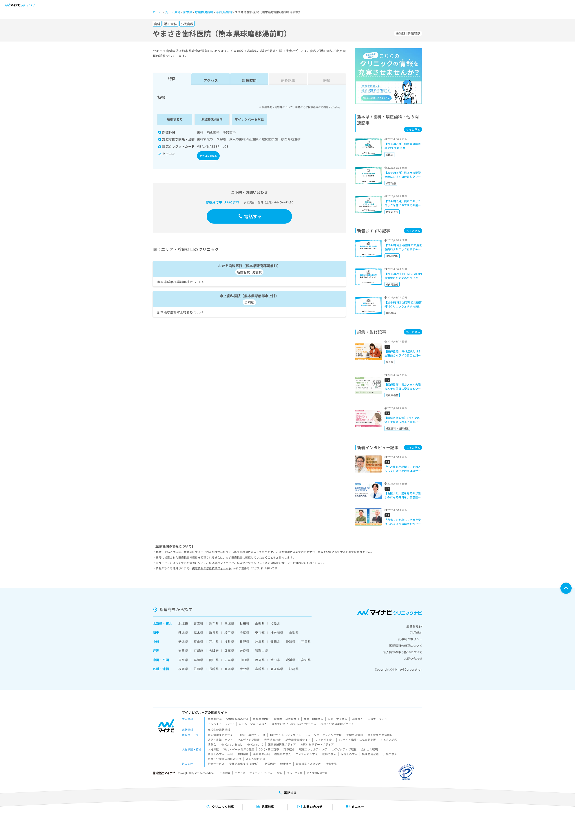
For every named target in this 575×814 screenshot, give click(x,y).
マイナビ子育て (324, 739)
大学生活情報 (354, 735)
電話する (253, 216)
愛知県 (290, 641)
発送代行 (270, 764)
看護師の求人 (282, 754)
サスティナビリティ (261, 773)
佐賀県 (198, 669)
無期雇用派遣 (370, 754)
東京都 (260, 632)
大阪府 (214, 650)
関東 (156, 632)
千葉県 (244, 632)
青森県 (198, 623)
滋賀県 (183, 650)
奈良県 (244, 650)
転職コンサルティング (313, 749)
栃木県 (198, 632)
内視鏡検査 (392, 395)
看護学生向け (261, 719)
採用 (279, 773)
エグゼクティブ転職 (344, 749)
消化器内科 (392, 255)
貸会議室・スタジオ (308, 764)
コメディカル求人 (307, 754)
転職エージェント (378, 719)
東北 (169, 623)
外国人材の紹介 (255, 759)
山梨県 (294, 632)
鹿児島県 (276, 669)
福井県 (229, 641)
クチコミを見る (208, 155)
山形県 (260, 623)
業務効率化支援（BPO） (244, 764)
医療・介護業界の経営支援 (224, 759)
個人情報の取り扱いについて (402, 652)
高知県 (306, 660)
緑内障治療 (392, 284)
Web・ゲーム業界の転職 (238, 749)
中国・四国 (161, 660)
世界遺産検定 (272, 739)
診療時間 (249, 80)
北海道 (157, 623)
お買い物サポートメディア (317, 744)
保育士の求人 (349, 754)
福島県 (275, 623)
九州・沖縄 (161, 669)
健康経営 (285, 764)
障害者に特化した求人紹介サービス (294, 724)
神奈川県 (276, 632)
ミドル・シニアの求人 (253, 724)
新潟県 (183, 641)
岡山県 (214, 660)
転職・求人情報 (337, 719)
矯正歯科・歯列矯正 (397, 428)
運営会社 (412, 626)
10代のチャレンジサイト (285, 735)
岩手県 (214, 623)
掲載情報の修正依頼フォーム (210, 568)
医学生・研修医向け (286, 719)
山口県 (244, 660)
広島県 (229, 660)
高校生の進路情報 (219, 729)
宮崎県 (260, 669)
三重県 (306, 641)
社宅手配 (331, 764)
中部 (156, 641)
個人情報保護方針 (317, 773)
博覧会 (212, 744)
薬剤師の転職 (261, 754)
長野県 (244, 641)
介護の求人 (390, 754)
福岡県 (183, 669)
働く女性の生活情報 (380, 735)
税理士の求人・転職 (220, 754)
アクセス (210, 80)
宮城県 (229, 623)
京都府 (198, 650)
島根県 (198, 660)
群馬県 (214, 632)
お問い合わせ (413, 658)
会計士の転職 (369, 749)
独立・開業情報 (313, 719)
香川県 (275, 660)
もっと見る (413, 129)
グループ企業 (294, 773)
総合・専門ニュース (252, 735)
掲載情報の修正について (405, 645)
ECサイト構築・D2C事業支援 (357, 739)
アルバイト (215, 724)
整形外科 (391, 313)
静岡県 (275, 641)
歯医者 (389, 154)
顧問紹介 (243, 754)
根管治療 (391, 183)
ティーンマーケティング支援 (323, 735)
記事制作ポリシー (410, 639)
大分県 (244, 669)
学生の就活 (215, 719)
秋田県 (244, 623)
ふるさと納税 (388, 739)
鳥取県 (183, 660)
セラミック (392, 211)
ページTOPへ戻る (566, 588)
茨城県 (183, 632)
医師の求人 (329, 754)
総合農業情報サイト (298, 739)
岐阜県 (260, 641)
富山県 (198, 641)
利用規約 (416, 632)
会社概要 (225, 773)
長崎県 (214, 669)
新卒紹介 (289, 749)
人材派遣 (213, 749)
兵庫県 (229, 650)
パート (230, 724)
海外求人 (357, 719)
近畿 (156, 650)
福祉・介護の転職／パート (337, 724)
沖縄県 (294, 669)
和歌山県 (261, 650)
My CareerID (255, 744)
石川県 (214, 641)
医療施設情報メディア (282, 744)
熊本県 (229, 669)
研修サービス (216, 764)
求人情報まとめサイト (222, 735)
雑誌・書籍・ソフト (220, 739)
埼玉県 (229, 632)
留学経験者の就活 (237, 719)
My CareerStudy (231, 744)
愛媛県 (290, 660)
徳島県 (260, 660)
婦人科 (389, 362)
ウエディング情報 (248, 739)
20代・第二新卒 (269, 749)
